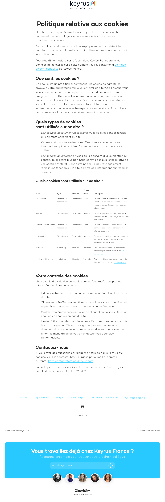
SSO (29, 431)
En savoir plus (120, 262)
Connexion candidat (150, 431)
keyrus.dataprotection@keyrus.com (70, 361)
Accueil (23, 398)
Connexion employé (14, 431)
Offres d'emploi (77, 398)
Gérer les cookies (135, 398)
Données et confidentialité (105, 398)
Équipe (59, 398)
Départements (42, 398)
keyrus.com (82, 415)
